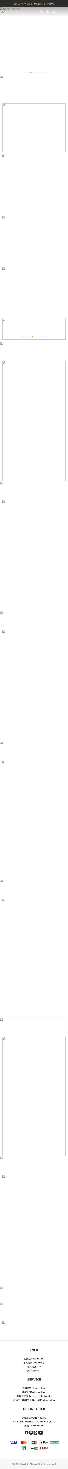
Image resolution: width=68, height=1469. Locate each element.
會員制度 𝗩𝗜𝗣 (34, 1366)
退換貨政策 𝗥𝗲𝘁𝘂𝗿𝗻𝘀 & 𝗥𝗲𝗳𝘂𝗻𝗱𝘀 (34, 1396)
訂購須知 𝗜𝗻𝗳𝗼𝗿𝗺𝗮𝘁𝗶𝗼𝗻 (34, 1392)
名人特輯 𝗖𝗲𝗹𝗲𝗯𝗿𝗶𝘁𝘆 (34, 1362)
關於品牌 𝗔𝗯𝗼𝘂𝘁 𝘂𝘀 (34, 1358)
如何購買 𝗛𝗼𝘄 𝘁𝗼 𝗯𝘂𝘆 (34, 1388)
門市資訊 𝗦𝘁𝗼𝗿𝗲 (34, 1370)
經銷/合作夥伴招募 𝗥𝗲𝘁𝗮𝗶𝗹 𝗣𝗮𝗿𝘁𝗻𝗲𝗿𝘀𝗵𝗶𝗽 (34, 1400)
